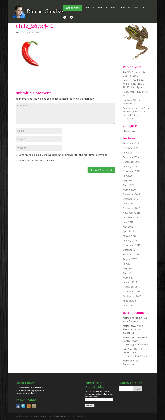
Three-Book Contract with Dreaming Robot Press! (135, 341)
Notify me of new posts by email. (37, 160)
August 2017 (130, 259)
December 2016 (131, 286)
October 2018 (130, 217)
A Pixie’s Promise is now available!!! (133, 329)
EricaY (126, 349)
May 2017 (128, 268)
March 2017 (129, 277)
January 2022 (130, 166)
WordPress (81, 416)
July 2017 (128, 263)
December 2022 (131, 161)
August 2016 (130, 300)
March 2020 (129, 189)
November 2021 (131, 171)
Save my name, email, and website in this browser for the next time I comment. (63, 154)
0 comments (34, 32)
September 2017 (132, 254)
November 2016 (131, 291)
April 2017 (128, 273)
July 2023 (128, 152)
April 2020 (128, 185)
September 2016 (132, 296)
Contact (137, 8)
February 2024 (131, 143)
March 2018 (129, 235)
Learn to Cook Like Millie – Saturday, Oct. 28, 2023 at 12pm (135, 84)
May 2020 (128, 180)
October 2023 (130, 147)
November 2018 (131, 212)
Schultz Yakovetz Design (36, 416)
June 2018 (128, 222)
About (124, 8)
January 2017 (130, 282)
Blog (113, 8)
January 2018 (130, 240)
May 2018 (128, 226)
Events (101, 8)
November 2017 (131, 245)
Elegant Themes (64, 416)
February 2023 (131, 157)
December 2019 (131, 194)
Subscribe (89, 405)
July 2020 (128, 175)
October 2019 (130, 198)
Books (89, 8)
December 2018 (131, 208)
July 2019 (128, 203)
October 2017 (130, 249)
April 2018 (128, 231)
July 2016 (128, 305)
